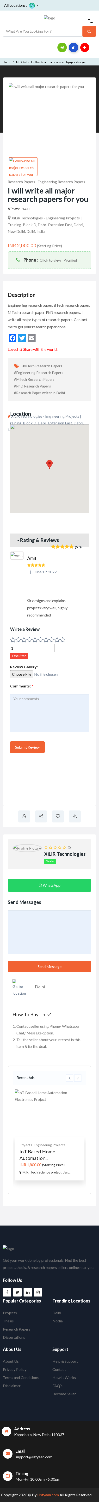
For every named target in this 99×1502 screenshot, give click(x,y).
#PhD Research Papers (32, 386)
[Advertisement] (49, 782)
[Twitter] (22, 338)
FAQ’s (57, 1385)
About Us (11, 1361)
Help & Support (65, 1361)
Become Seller (64, 1393)
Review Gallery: (24, 666)
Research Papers (21, 181)
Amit (32, 558)
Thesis (8, 1321)
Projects (31, 1145)
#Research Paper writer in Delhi (39, 393)
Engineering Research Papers (61, 181)
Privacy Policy (14, 1369)
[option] (55, 1134)
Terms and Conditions (21, 1377)
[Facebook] (12, 338)
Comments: (21, 686)
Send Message (50, 966)
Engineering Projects (55, 1145)
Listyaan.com (48, 1494)
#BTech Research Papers (42, 366)
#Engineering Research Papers (38, 372)
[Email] (32, 338)
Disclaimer (12, 1385)
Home (7, 62)
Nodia (57, 1321)
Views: (14, 208)
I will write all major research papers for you (59, 62)
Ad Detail (21, 62)
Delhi (40, 986)
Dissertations (14, 1337)
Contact (59, 1369)
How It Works (64, 1377)
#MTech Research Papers (34, 379)
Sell (93, 47)
